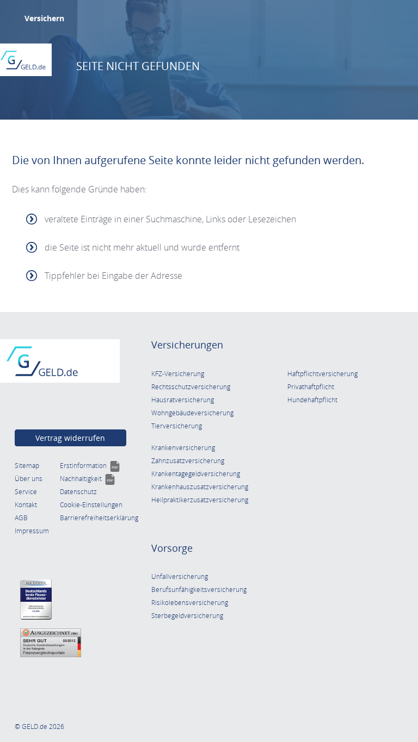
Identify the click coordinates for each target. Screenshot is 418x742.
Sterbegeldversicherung (187, 615)
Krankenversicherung (183, 447)
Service (26, 491)
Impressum (32, 530)
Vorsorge (172, 547)
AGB (21, 517)
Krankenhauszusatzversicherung (199, 486)
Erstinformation (90, 465)
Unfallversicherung (179, 576)
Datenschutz (78, 491)
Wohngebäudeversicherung (192, 412)
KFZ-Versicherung (177, 373)
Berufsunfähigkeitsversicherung (199, 589)
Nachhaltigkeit (87, 478)
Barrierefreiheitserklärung (99, 517)
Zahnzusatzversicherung (187, 460)
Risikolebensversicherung (189, 602)
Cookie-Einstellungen (91, 504)
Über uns (28, 478)
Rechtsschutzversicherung (190, 386)
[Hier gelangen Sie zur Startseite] (23, 60)
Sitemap (27, 465)
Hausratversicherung (182, 399)
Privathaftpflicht (310, 386)
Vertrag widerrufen (70, 438)
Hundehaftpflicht (312, 399)
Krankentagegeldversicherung (195, 473)
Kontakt (26, 504)
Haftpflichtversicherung (322, 373)
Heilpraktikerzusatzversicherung (199, 499)
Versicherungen (187, 344)
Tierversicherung (176, 426)
